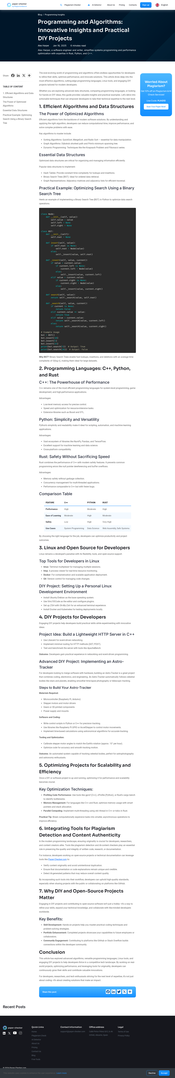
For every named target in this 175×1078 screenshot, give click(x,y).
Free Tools (36, 1059)
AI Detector (96, 5)
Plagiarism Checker (72, 5)
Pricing (122, 5)
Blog (40, 14)
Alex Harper (43, 45)
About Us (111, 5)
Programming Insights (55, 14)
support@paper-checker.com (72, 1031)
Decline (152, 1073)
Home (34, 1032)
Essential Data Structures (15, 110)
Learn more (61, 1073)
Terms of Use (123, 1032)
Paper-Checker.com (57, 859)
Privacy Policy (124, 1036)
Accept (164, 1073)
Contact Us (36, 1051)
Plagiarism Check (39, 1036)
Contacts (133, 5)
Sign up (145, 5)
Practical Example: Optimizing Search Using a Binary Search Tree (17, 119)
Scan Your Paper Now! (156, 107)
